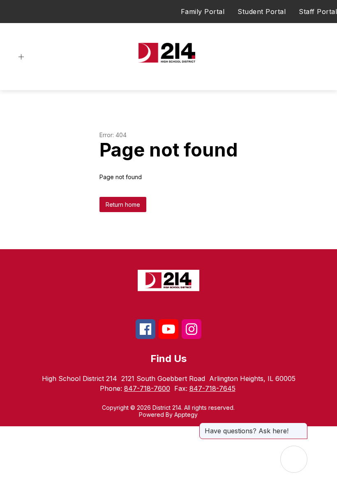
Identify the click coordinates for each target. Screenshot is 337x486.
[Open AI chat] (293, 459)
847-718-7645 (212, 388)
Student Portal (262, 11)
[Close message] (300, 426)
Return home (123, 204)
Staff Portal (318, 11)
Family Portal (203, 11)
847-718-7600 (147, 388)
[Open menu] (21, 57)
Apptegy (186, 414)
